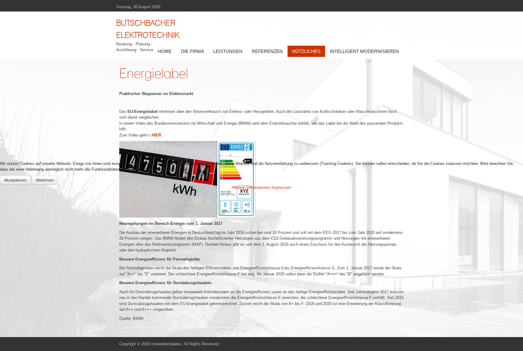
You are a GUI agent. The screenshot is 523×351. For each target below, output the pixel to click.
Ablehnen (45, 180)
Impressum (281, 187)
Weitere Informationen (251, 187)
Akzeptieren (15, 180)
